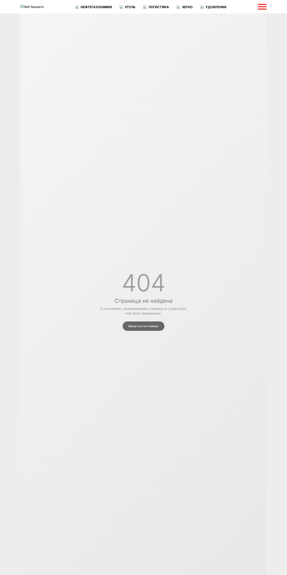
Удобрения (216, 7)
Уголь (130, 7)
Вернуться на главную (143, 326)
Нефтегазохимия (96, 7)
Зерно (187, 7)
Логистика (158, 7)
